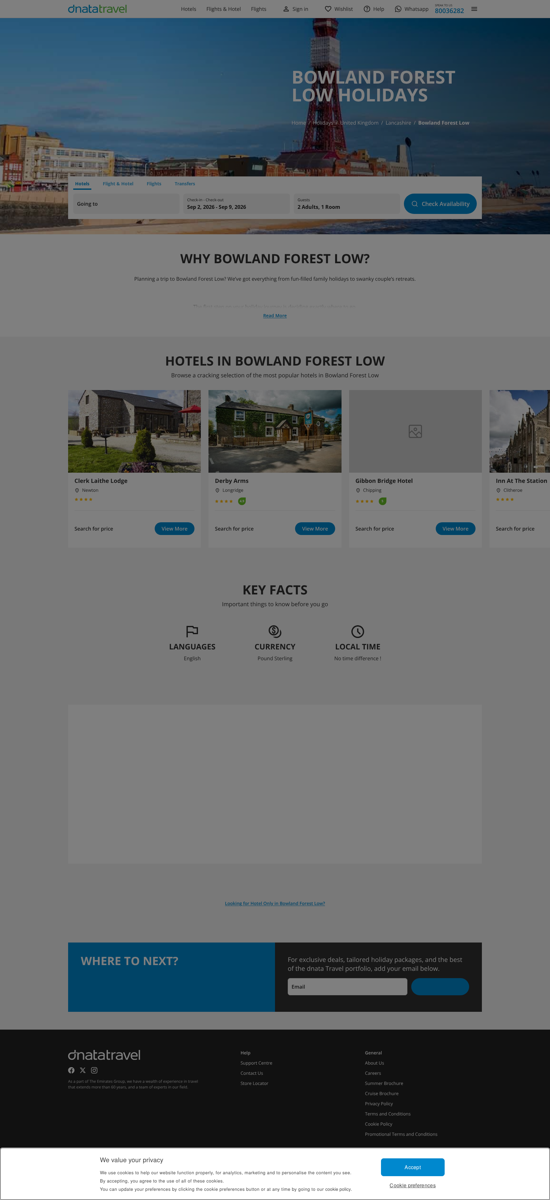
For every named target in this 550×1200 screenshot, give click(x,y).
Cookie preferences (413, 1185)
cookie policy (338, 1189)
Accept (413, 1167)
